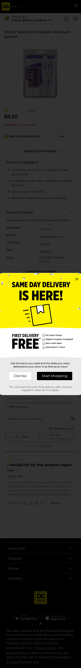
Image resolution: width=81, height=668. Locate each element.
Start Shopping (54, 376)
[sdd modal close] (77, 279)
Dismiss (20, 376)
